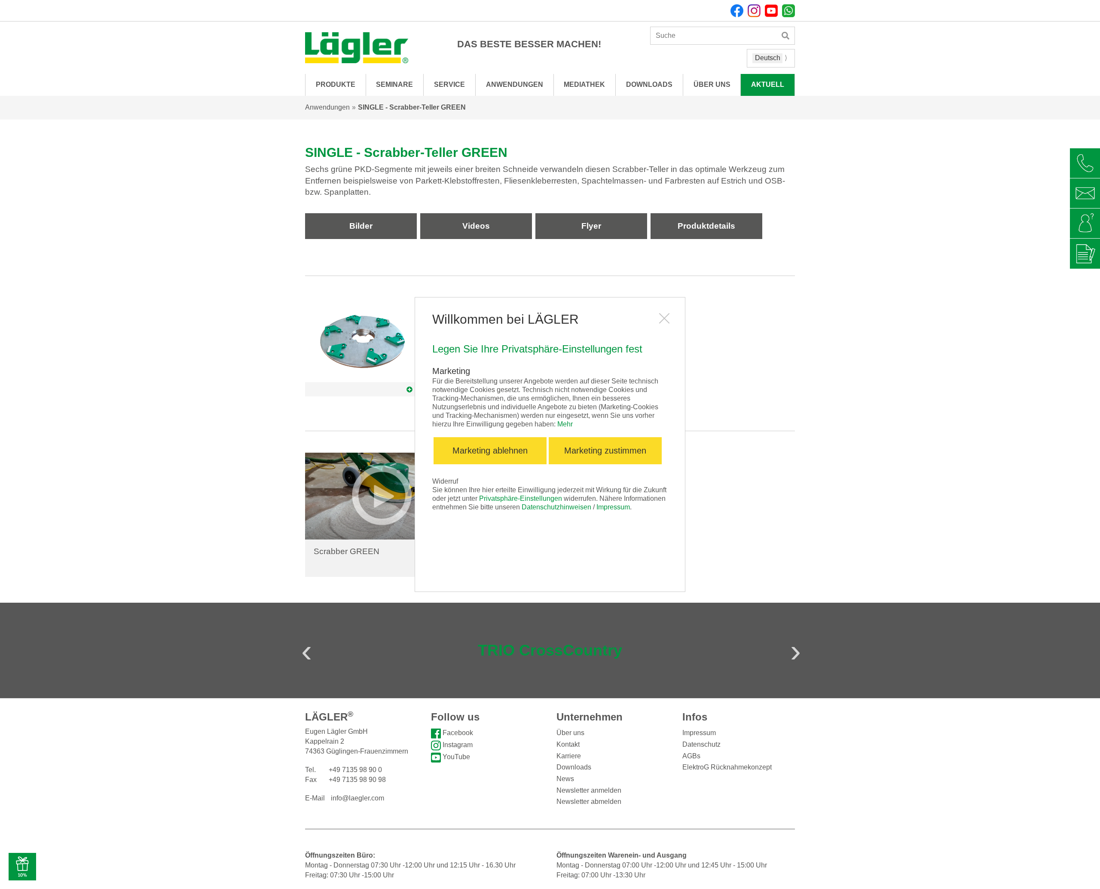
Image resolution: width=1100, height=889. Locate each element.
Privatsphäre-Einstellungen (520, 498)
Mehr (565, 424)
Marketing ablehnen (490, 450)
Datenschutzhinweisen (556, 507)
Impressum (613, 507)
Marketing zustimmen (605, 450)
